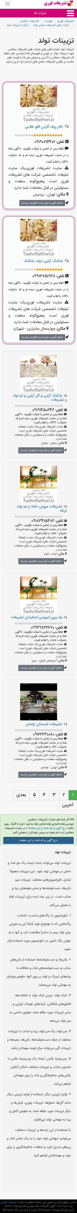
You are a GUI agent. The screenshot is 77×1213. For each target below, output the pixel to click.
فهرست (48, 21)
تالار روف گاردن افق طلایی (44, 127)
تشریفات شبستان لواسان (44, 724)
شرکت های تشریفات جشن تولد (51, 25)
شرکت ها (40, 13)
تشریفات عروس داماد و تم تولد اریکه (42, 509)
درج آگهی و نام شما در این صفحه (48, 828)
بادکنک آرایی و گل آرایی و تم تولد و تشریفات (40, 398)
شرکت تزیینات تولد (17, 25)
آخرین (68, 805)
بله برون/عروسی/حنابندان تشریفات (36, 617)
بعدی (21, 795)
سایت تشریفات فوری (12, 1202)
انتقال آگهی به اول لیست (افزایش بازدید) (42, 203)
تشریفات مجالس (29, 21)
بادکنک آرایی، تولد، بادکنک (43, 261)
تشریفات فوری (65, 21)
